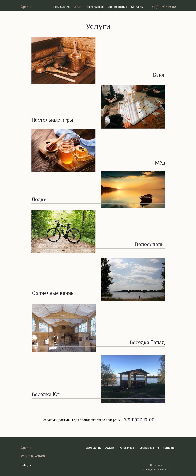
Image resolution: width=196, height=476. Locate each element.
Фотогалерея (95, 7)
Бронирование (117, 7)
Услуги (78, 7)
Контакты (137, 7)
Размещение (61, 7)
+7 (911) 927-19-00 (164, 7)
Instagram (26, 465)
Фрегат (26, 7)
